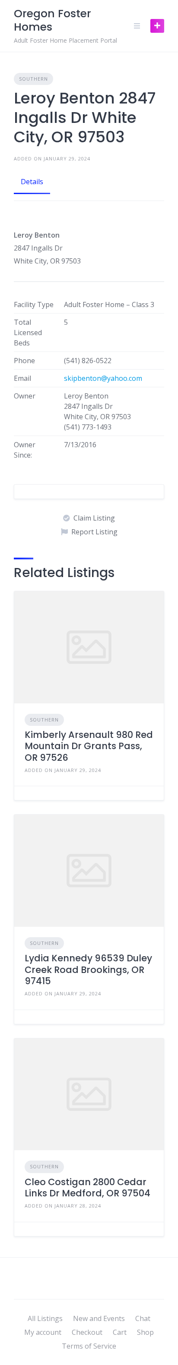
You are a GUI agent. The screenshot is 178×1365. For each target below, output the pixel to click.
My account (42, 1332)
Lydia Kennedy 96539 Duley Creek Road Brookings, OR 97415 (88, 969)
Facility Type (34, 304)
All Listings (45, 1318)
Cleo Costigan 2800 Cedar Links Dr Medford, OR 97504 (87, 1187)
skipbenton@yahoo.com (103, 378)
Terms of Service (89, 1346)
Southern (33, 78)
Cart (120, 1332)
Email (22, 378)
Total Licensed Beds (28, 332)
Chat (142, 1318)
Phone (24, 360)
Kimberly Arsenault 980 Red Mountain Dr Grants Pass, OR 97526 (89, 746)
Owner (24, 396)
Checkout (87, 1332)
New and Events (99, 1318)
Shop (145, 1332)
